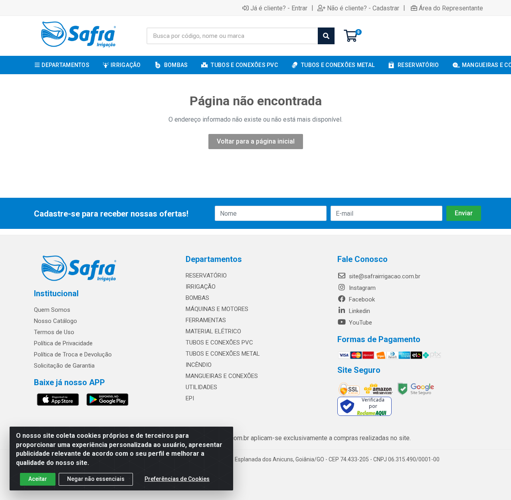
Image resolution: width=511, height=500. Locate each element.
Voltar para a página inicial (256, 141)
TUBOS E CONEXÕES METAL (223, 353)
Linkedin (358, 311)
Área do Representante (451, 8)
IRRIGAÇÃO (201, 286)
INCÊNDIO (199, 364)
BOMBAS (197, 297)
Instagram (361, 287)
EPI (190, 398)
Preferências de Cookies (177, 479)
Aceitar (37, 479)
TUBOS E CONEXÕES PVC (219, 342)
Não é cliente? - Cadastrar (363, 8)
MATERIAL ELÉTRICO (213, 331)
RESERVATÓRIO (206, 275)
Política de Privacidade (63, 343)
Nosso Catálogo (55, 321)
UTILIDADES (201, 387)
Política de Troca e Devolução (73, 354)
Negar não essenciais (96, 479)
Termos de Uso (54, 332)
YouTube (359, 322)
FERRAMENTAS (206, 320)
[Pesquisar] (326, 36)
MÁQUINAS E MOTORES (217, 309)
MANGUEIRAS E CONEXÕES (222, 376)
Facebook (361, 299)
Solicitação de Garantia (64, 365)
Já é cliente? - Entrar (278, 8)
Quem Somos (52, 309)
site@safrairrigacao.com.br (383, 276)
